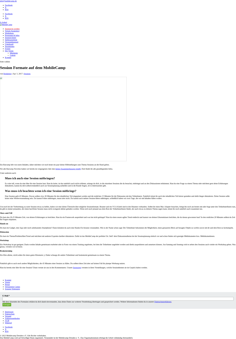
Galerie (12, 55)
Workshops (9, 33)
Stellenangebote (11, 40)
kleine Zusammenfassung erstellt (68, 169)
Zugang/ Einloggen (12, 289)
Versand (8, 316)
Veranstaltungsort (11, 42)
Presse (7, 285)
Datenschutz (10, 314)
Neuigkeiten (9, 46)
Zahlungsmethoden (12, 318)
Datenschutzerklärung (162, 302)
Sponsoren (77, 268)
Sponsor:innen (10, 38)
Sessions (27, 74)
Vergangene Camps (12, 287)
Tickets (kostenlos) (12, 31)
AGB (7, 321)
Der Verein (9, 51)
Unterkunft (9, 44)
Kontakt (8, 57)
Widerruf (8, 323)
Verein (7, 282)
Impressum (9, 312)
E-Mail (6, 296)
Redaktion (7, 74)
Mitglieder (14, 53)
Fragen (7, 49)
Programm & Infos (12, 35)
